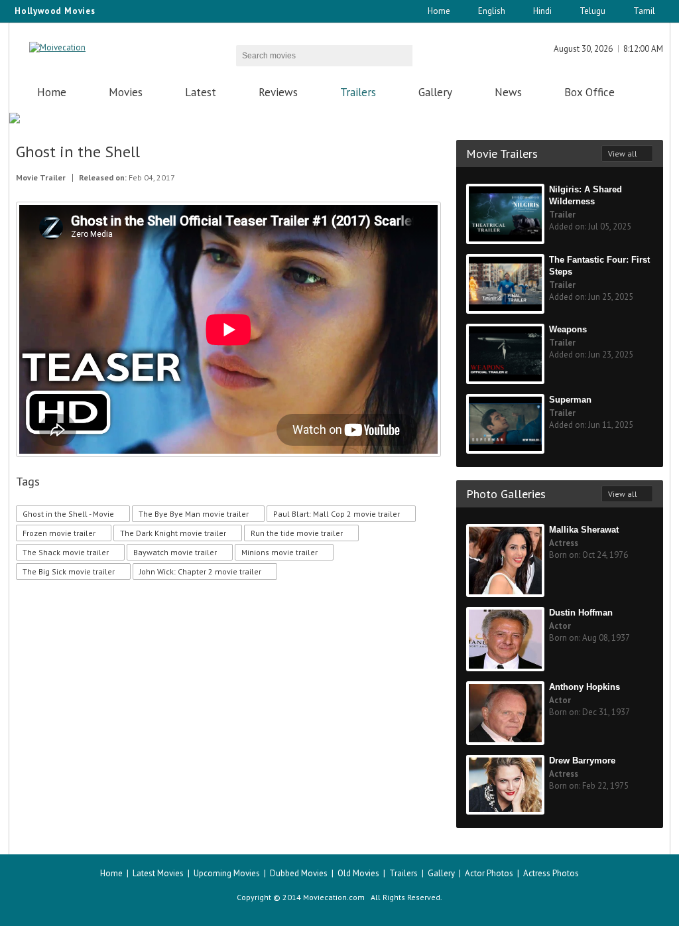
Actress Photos (551, 873)
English (491, 11)
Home (439, 11)
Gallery (435, 92)
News (508, 92)
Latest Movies (158, 873)
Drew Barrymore (582, 760)
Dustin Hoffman (581, 613)
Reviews (278, 92)
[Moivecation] (57, 47)
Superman (570, 400)
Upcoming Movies (227, 873)
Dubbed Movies (299, 873)
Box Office (589, 92)
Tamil (644, 11)
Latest (200, 92)
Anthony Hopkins (584, 687)
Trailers (358, 92)
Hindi (542, 11)
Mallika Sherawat (584, 530)
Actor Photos (489, 873)
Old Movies (358, 873)
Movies (126, 92)
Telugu (592, 11)
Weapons (568, 329)
